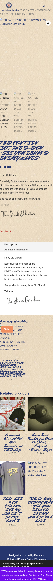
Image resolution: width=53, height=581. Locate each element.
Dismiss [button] (44, 579)
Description (10, 244)
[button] (48, 23)
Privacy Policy (25, 559)
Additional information (16, 249)
